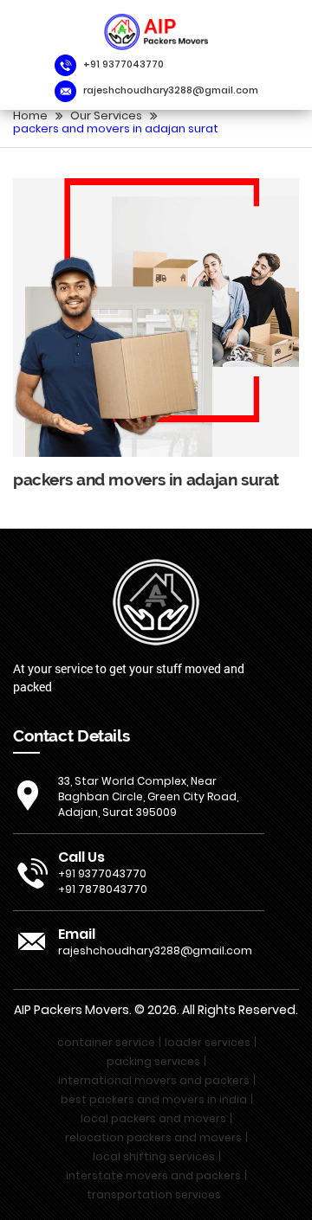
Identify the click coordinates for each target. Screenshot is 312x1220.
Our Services (106, 115)
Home (30, 115)
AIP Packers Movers (71, 1009)
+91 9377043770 (123, 64)
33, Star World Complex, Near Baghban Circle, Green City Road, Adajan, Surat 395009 (148, 796)
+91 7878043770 (102, 889)
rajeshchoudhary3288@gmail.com (170, 90)
